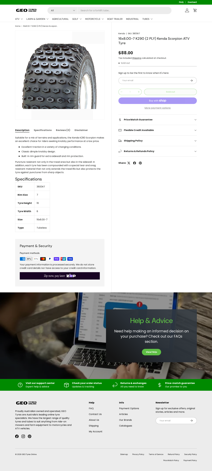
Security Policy (190, 454)
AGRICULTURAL (60, 19)
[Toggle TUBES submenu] (151, 19)
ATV (17, 19)
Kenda (121, 33)
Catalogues (125, 425)
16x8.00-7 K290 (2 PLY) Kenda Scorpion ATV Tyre (40, 26)
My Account (95, 431)
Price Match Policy (171, 460)
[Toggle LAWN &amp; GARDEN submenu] (47, 19)
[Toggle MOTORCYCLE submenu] (102, 19)
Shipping (136, 58)
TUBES (145, 19)
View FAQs (151, 352)
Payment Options (129, 408)
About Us (94, 420)
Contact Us (95, 414)
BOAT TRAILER (115, 19)
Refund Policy (174, 454)
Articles (123, 414)
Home (17, 26)
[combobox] (109, 10)
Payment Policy (190, 460)
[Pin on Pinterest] (140, 163)
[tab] (22, 130)
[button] (195, 10)
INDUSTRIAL (132, 19)
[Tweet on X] (129, 163)
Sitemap (124, 454)
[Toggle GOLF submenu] (80, 19)
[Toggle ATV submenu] (22, 19)
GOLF (75, 19)
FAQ (181, 2)
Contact (192, 2)
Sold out (170, 91)
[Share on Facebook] (134, 163)
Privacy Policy (138, 454)
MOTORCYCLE (92, 19)
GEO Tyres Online (29, 454)
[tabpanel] (59, 184)
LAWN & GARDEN (35, 19)
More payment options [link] (158, 108)
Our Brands (125, 420)
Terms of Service (156, 454)
